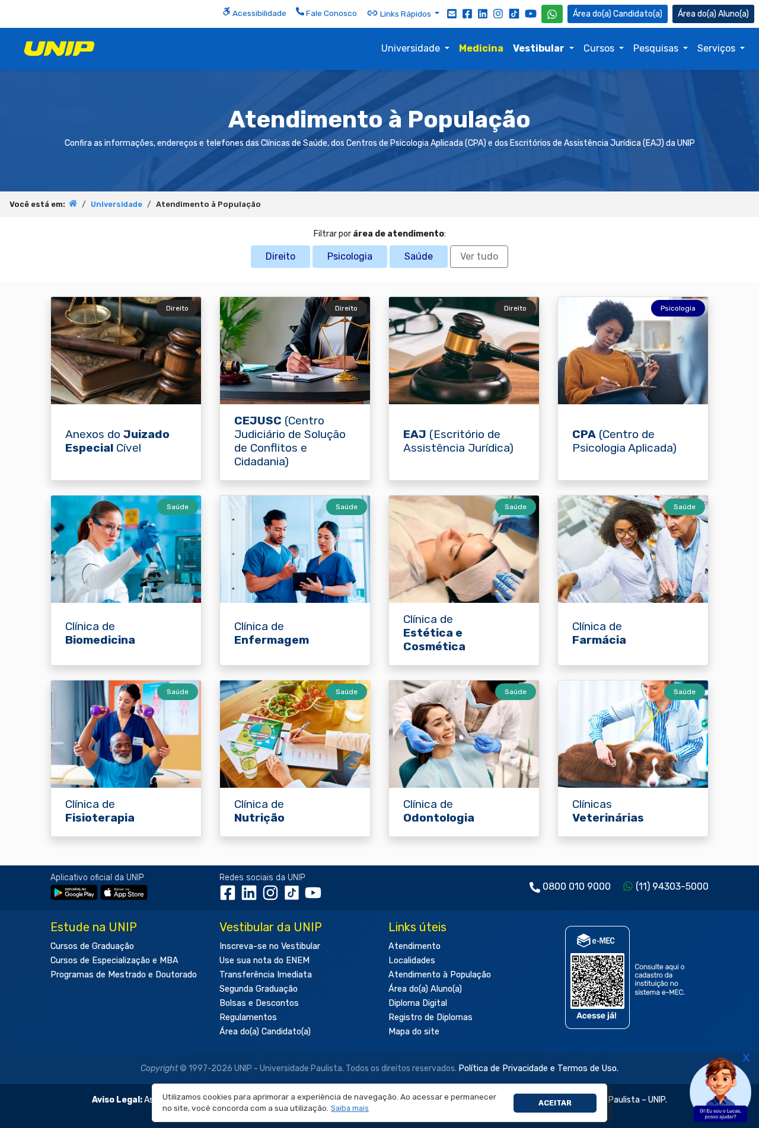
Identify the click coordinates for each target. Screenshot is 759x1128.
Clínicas (608, 811)
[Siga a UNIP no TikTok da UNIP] (514, 13)
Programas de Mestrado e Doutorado (123, 975)
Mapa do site (413, 1032)
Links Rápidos (405, 13)
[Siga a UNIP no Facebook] (467, 13)
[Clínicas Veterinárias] (633, 734)
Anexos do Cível (117, 441)
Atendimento (414, 946)
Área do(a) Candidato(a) (265, 1032)
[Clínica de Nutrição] (295, 734)
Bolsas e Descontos (259, 1003)
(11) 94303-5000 (672, 886)
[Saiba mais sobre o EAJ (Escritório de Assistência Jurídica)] (464, 350)
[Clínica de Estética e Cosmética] (464, 549)
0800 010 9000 (577, 886)
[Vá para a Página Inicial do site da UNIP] (59, 48)
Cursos (600, 48)
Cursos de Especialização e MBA (114, 961)
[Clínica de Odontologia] (464, 734)
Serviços (717, 48)
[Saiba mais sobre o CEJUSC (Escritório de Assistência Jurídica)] (295, 350)
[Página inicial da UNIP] (73, 204)
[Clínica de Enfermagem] (295, 549)
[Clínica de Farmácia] (633, 549)
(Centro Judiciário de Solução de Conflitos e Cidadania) (290, 441)
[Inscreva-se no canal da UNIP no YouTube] (530, 13)
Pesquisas (657, 48)
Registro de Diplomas (430, 1017)
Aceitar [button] (555, 1102)
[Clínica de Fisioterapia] (126, 734)
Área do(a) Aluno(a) (425, 989)
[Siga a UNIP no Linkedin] (482, 13)
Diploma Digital (417, 1003)
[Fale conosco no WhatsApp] (552, 13)
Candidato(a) (637, 14)
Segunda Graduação (258, 989)
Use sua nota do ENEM (264, 961)
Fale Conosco (330, 13)
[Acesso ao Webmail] (452, 13)
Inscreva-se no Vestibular (269, 946)
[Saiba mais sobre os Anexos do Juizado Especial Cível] (126, 350)
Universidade (411, 48)
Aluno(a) (733, 14)
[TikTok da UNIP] (294, 897)
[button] (350, 1109)
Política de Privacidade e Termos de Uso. (538, 1068)
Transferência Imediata (265, 975)
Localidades (411, 961)
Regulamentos (248, 1017)
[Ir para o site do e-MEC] (627, 977)
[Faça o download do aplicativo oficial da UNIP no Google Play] (74, 892)
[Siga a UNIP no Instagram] (498, 13)
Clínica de (100, 633)
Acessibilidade (258, 13)
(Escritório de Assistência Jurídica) (458, 441)
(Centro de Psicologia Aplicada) (624, 441)
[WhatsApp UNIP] (552, 14)
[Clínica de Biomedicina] (126, 549)
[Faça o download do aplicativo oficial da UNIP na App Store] (124, 892)
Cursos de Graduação (92, 946)
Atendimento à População (439, 975)
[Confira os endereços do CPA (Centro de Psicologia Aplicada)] (633, 350)
